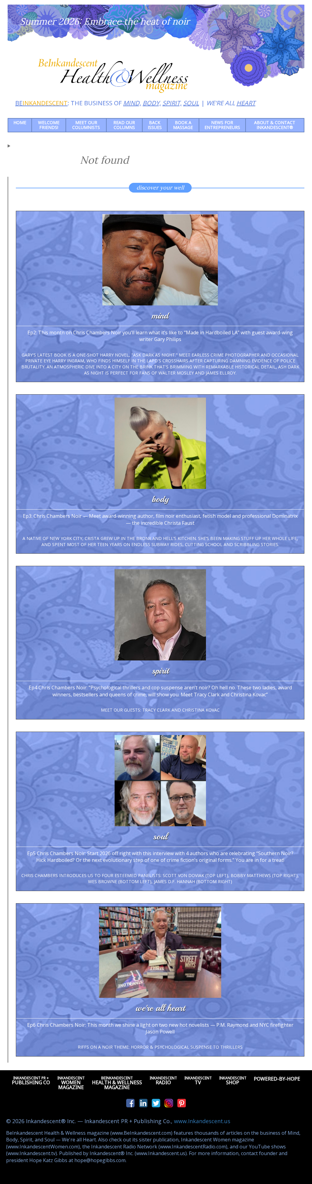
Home (19, 122)
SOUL (191, 103)
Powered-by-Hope (277, 1078)
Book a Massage (183, 125)
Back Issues (155, 125)
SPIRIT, (172, 103)
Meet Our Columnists (86, 125)
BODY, (152, 103)
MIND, (132, 103)
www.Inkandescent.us (202, 1121)
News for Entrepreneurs (222, 125)
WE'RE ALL (230, 103)
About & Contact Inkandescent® (274, 125)
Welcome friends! (48, 125)
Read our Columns (124, 125)
